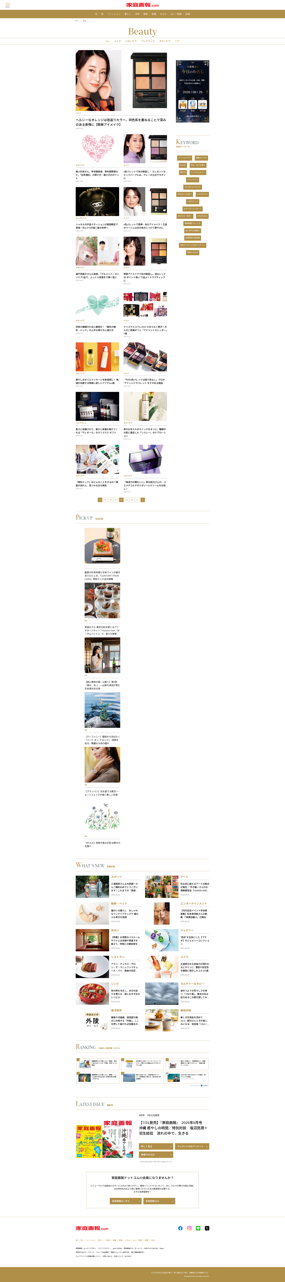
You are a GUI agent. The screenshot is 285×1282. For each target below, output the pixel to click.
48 (121, 500)
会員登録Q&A (152, 1201)
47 (116, 500)
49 (127, 500)
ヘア (177, 41)
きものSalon (202, 216)
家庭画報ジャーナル (193, 223)
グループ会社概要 (102, 1252)
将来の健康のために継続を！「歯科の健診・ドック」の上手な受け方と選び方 (96, 328)
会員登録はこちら (121, 1201)
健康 (145, 13)
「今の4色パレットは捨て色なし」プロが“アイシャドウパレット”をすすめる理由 (144, 381)
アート (184, 877)
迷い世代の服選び (192, 231)
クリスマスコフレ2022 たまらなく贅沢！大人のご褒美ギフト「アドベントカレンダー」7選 (145, 330)
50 (132, 500)
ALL (108, 41)
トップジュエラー (198, 172)
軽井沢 (183, 172)
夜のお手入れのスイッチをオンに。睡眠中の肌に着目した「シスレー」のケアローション (145, 432)
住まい (115, 930)
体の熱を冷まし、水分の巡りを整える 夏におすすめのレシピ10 (125, 994)
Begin (162, 1248)
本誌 (153, 1240)
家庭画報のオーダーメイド (133, 1248)
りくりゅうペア (184, 158)
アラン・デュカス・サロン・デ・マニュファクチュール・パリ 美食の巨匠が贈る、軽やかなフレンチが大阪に (124, 967)
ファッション (114, 13)
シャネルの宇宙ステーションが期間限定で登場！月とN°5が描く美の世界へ (97, 226)
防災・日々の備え (198, 165)
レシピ (115, 983)
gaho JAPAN (117, 1248)
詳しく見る (146, 1146)
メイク (117, 41)
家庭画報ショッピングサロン (86, 1248)
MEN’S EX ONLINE (151, 1248)
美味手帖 (185, 1010)
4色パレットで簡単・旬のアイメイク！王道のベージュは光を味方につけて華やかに (145, 226)
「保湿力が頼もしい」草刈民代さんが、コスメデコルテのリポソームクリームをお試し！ (145, 485)
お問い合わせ (107, 1256)
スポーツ (116, 877)
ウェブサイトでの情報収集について (88, 1256)
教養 (154, 13)
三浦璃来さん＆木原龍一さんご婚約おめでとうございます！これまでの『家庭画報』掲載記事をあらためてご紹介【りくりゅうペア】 (124, 887)
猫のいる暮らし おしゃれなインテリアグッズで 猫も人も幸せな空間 (124, 913)
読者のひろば (192, 252)
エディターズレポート (192, 209)
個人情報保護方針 (137, 1252)
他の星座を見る (192, 116)
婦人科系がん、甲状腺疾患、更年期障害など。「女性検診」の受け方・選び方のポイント (97, 175)
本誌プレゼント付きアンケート (192, 245)
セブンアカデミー (104, 1248)
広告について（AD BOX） (123, 1256)
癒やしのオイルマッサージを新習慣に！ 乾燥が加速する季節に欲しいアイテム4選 (97, 381)
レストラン (117, 957)
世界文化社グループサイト (85, 1252)
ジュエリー (187, 930)
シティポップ (192, 180)
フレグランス (148, 41)
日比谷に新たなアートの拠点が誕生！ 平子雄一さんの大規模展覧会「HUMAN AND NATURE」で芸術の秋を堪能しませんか (194, 887)
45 (105, 500)
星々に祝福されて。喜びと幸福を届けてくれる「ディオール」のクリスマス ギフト (97, 431)
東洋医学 (116, 1010)
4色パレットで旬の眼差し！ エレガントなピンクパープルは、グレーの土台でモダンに (145, 175)
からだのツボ (202, 194)
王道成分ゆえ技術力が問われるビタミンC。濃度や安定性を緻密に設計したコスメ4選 (194, 967)
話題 (187, 13)
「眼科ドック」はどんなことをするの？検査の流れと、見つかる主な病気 (97, 484)
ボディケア (164, 41)
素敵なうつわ (201, 158)
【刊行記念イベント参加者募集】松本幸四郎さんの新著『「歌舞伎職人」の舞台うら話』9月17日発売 (194, 914)
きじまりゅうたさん (193, 187)
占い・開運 (176, 13)
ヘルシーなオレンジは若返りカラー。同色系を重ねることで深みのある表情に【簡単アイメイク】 (121, 122)
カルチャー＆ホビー (192, 983)
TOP (76, 21)
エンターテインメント (193, 903)
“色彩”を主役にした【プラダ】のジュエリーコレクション (194, 940)
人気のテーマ (192, 201)
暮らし (127, 13)
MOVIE (183, 165)
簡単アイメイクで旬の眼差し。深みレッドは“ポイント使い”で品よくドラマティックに (145, 277)
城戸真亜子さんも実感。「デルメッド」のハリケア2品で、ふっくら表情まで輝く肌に (97, 276)
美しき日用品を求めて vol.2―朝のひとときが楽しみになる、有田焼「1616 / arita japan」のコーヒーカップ (194, 1021)
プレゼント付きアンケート (190, 1146)
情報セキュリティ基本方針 (120, 1252)
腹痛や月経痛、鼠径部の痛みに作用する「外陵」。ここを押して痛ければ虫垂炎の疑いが (125, 1021)
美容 (137, 13)
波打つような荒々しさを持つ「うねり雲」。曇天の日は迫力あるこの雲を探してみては (194, 994)
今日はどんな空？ (184, 194)
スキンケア (131, 41)
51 (137, 500)
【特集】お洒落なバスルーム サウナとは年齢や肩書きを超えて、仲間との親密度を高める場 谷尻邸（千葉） (125, 941)
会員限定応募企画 (192, 238)
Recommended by (195, 1085)
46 (111, 500)
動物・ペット (119, 903)
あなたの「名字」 (185, 216)
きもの (163, 13)
